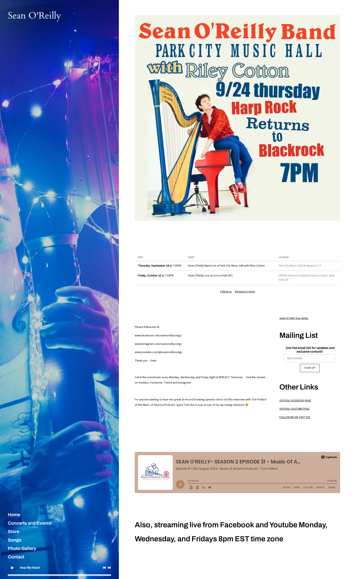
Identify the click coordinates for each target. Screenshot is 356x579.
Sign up (309, 368)
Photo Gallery (22, 548)
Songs (14, 540)
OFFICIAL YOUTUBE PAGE (294, 409)
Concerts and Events (29, 523)
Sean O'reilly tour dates (293, 318)
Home (14, 514)
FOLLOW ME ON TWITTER (294, 417)
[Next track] (109, 568)
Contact (16, 557)
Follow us (226, 292)
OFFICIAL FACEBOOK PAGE (295, 401)
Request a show (245, 292)
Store (13, 531)
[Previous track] (104, 568)
